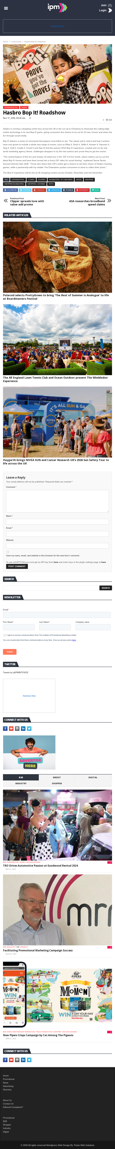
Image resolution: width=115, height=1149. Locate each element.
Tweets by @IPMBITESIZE (15, 672)
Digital (92, 777)
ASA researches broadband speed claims (87, 201)
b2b (21, 777)
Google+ (40, 190)
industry (21, 783)
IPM (17, 947)
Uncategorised (32, 862)
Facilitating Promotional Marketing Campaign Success (38, 950)
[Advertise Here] (29, 752)
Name (9, 516)
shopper (89, 180)
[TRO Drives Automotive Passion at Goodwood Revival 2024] (57, 825)
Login (102, 10)
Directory (7, 1089)
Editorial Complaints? (13, 1107)
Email (9, 528)
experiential (16, 42)
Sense (79, 180)
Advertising (8, 1086)
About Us (7, 1100)
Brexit (57, 777)
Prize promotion (44, 1032)
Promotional (8, 1079)
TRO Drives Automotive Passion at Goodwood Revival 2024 (40, 865)
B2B (5, 1121)
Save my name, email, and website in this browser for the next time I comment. (43, 555)
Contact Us (8, 1103)
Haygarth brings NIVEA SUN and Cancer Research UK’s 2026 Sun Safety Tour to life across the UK (56, 461)
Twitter (26, 190)
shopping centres (36, 184)
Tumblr (69, 190)
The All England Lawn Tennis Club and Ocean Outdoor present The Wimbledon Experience (55, 379)
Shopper (7, 1124)
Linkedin (55, 190)
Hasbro (42, 180)
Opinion (24, 947)
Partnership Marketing (24, 1032)
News (24, 107)
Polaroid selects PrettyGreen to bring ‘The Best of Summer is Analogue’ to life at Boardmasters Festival (56, 296)
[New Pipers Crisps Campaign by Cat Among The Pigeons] (57, 994)
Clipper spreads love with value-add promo (27, 201)
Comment (11, 487)
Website (9, 540)
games (31, 180)
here (56, 562)
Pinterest (83, 190)
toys (51, 184)
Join (103, 5)
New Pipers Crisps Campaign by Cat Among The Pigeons (38, 1035)
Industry (7, 1128)
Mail (96, 190)
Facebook (12, 190)
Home (5, 42)
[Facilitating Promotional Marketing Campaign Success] (57, 909)
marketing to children (60, 180)
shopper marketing (14, 184)
